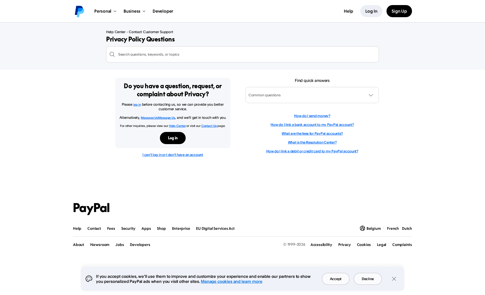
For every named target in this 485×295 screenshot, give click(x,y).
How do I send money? (312, 116)
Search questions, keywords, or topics (148, 54)
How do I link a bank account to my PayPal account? (312, 124)
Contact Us (209, 126)
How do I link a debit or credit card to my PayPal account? (312, 151)
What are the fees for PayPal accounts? (312, 133)
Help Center (177, 126)
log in (137, 104)
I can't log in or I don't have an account (172, 154)
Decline (368, 279)
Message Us (149, 118)
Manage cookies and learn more (231, 281)
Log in (173, 138)
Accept (336, 279)
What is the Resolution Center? (312, 142)
